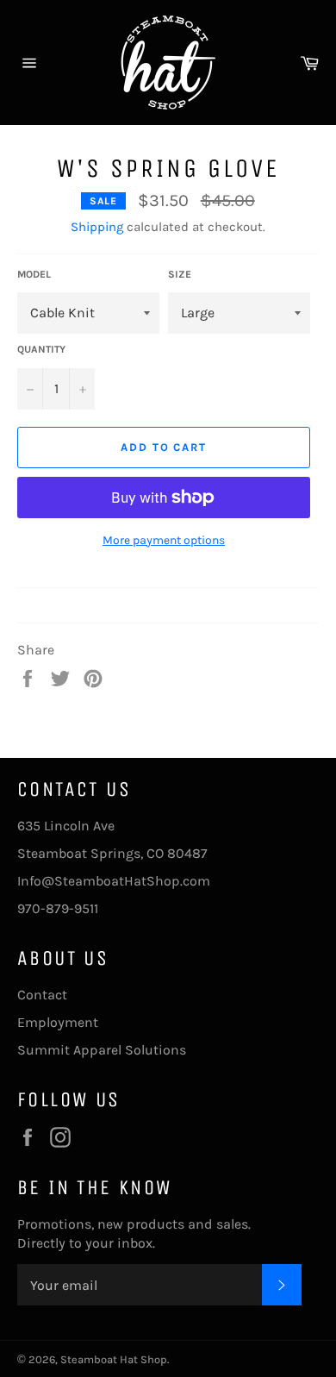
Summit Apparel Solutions (101, 1050)
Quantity (41, 349)
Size (179, 274)
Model (34, 274)
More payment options (164, 540)
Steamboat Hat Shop (113, 1359)
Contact (42, 994)
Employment (57, 1022)
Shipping (97, 227)
